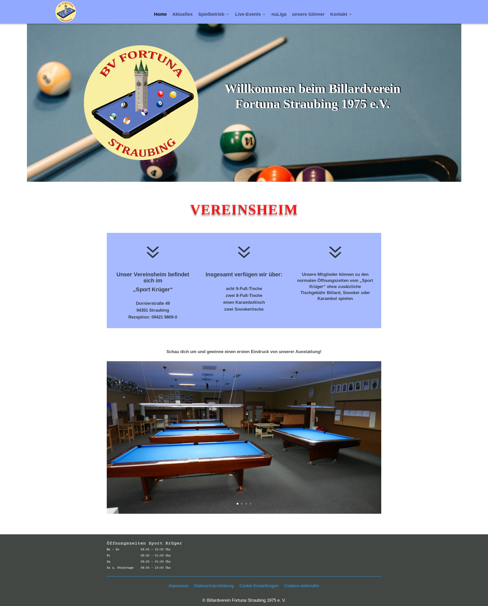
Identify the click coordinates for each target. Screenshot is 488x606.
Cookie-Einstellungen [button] (259, 586)
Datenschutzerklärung (214, 586)
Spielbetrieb (211, 14)
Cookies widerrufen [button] (301, 586)
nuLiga (278, 14)
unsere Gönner (308, 14)
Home (160, 14)
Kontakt (338, 14)
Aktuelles (182, 14)
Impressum (179, 586)
